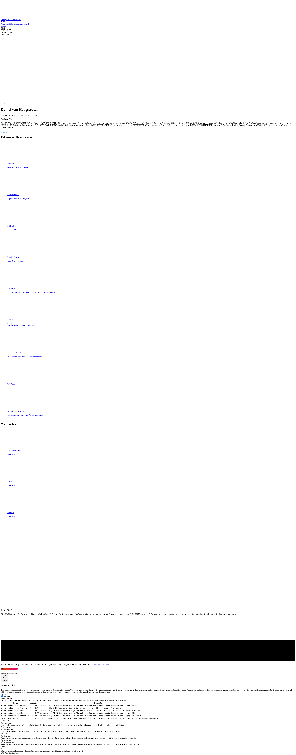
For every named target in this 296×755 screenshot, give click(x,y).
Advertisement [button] (6, 740)
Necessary (7, 696)
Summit (4, 530)
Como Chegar (8, 558)
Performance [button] (5, 727)
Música (13, 24)
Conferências (8, 535)
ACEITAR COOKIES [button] (9, 669)
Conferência (16, 20)
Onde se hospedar (10, 563)
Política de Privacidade (100, 665)
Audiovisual (5, 24)
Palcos (3, 26)
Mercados (6, 541)
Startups (19, 24)
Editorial (25, 24)
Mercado (4, 22)
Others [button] (3, 746)
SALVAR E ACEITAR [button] (9, 753)
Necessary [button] (4, 694)
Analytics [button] (4, 734)
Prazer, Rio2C (6, 20)
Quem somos (7, 524)
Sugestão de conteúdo (13, 552)
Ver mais (5, 132)
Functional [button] (5, 721)
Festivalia (6, 546)
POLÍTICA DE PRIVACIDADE (13, 569)
